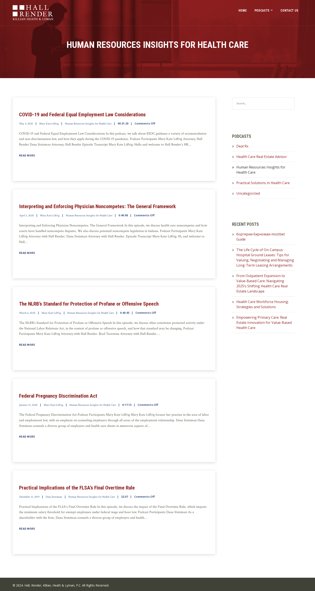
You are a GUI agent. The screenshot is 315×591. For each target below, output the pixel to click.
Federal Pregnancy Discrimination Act (58, 396)
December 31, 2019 (29, 497)
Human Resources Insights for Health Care (88, 124)
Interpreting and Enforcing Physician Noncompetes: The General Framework (97, 206)
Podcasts (262, 10)
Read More (27, 155)
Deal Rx (242, 146)
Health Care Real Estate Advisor (261, 156)
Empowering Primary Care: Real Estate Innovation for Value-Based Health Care (264, 322)
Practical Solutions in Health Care (263, 182)
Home (242, 10)
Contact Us (289, 10)
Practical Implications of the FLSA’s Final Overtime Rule (77, 488)
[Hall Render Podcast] (33, 13)
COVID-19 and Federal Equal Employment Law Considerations (82, 115)
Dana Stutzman (54, 497)
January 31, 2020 (28, 405)
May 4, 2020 (26, 124)
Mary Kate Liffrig (49, 124)
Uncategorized (248, 193)
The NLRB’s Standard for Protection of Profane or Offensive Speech (89, 304)
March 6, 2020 (27, 313)
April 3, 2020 (26, 215)
